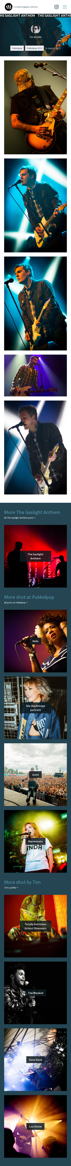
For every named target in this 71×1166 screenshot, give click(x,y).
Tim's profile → (11, 887)
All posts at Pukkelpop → (15, 602)
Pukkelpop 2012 (34, 48)
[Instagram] (56, 7)
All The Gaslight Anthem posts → (19, 518)
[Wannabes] (8, 6)
